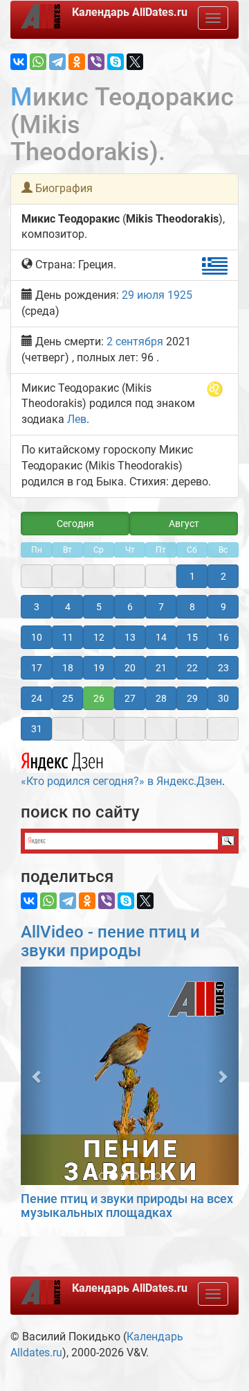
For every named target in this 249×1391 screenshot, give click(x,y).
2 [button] (223, 576)
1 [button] (192, 576)
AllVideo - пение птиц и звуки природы (110, 941)
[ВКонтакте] (18, 61)
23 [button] (223, 667)
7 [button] (161, 606)
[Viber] (96, 61)
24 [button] (36, 698)
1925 (179, 295)
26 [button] (98, 698)
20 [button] (130, 667)
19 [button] (98, 667)
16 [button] (223, 637)
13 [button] (130, 637)
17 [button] (36, 667)
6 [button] (130, 606)
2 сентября (135, 341)
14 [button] (161, 637)
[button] (37, 1076)
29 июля (143, 295)
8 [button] (192, 606)
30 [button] (223, 698)
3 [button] (36, 606)
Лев (76, 419)
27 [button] (130, 698)
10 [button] (36, 637)
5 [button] (99, 606)
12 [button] (98, 637)
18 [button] (67, 667)
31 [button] (36, 728)
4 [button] (68, 606)
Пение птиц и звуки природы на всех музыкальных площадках (127, 1205)
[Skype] (115, 61)
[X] (135, 61)
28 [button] (161, 698)
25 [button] (67, 698)
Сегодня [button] (75, 523)
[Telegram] (57, 61)
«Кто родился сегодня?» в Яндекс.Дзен (121, 781)
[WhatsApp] (38, 61)
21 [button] (161, 667)
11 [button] (67, 637)
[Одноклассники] (76, 61)
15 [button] (192, 637)
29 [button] (192, 698)
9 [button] (223, 606)
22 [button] (192, 667)
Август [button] (184, 523)
